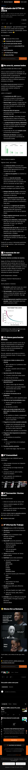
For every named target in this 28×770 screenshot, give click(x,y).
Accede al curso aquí (8, 518)
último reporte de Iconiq (10, 84)
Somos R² (9, 26)
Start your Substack (9, 763)
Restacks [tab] (11, 687)
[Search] (25, 704)
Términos (21, 759)
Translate (4, 5)
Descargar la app (21, 763)
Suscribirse (17, 2)
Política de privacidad (17, 751)
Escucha (24, 20)
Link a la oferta (8, 538)
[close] (24, 723)
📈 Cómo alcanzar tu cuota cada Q (10, 718)
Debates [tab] (15, 704)
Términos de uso (18, 748)
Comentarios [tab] (5, 687)
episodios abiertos (20, 513)
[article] (14, 711)
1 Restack (16, 672)
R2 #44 (2, 711)
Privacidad (16, 759)
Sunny (2, 261)
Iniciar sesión (24, 2)
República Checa (10, 571)
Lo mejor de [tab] (4, 704)
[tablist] (7, 687)
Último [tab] (9, 704)
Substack (7, 767)
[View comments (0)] (7, 23)
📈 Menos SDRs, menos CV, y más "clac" (10, 708)
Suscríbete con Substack (15, 745)
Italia (7, 579)
